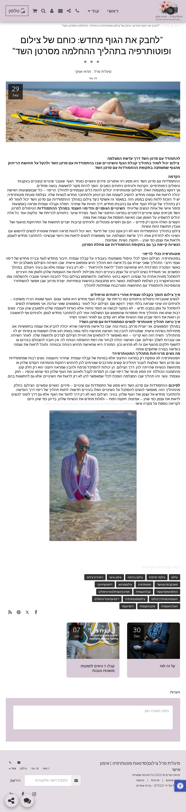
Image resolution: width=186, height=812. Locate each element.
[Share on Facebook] (36, 612)
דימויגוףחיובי (104, 584)
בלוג (167, 25)
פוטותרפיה (144, 584)
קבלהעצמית (143, 592)
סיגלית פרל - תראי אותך (93, 71)
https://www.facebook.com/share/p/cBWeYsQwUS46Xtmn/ (89, 403)
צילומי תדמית (157, 577)
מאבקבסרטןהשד (167, 584)
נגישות (140, 780)
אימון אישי (115, 577)
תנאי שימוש (173, 780)
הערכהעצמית (169, 606)
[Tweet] (27, 612)
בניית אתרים (143, 785)
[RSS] (10, 612)
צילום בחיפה (135, 577)
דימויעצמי (128, 606)
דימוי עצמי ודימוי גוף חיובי (160, 566)
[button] (77, 10)
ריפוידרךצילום (95, 577)
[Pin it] (19, 612)
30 (137, 632)
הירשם (15, 780)
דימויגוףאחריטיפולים (106, 599)
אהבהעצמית (147, 606)
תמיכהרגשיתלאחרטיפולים (114, 592)
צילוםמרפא (125, 584)
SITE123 (159, 785)
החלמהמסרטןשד (167, 592)
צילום (174, 577)
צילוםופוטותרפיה (135, 599)
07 (76, 632)
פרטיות (155, 780)
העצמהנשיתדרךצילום (164, 599)
